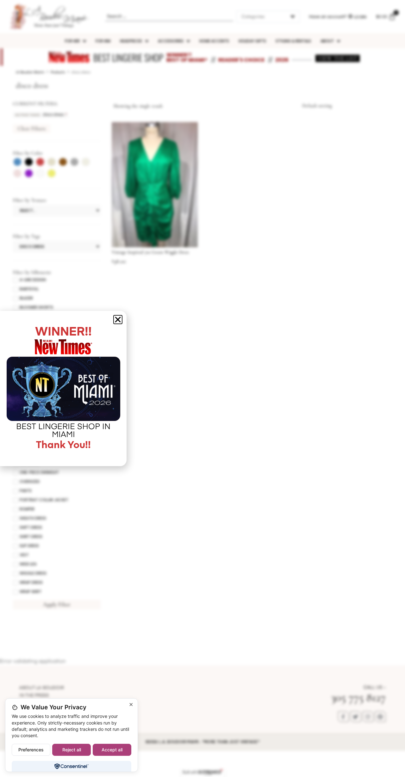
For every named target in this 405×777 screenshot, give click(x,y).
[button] (118, 320)
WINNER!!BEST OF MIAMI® (187, 57)
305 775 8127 (358, 697)
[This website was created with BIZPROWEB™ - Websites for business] (202, 772)
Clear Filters (32, 128)
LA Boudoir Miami (30, 72)
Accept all (112, 749)
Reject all (71, 749)
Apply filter (57, 604)
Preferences (31, 749)
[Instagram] (368, 716)
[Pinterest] (380, 716)
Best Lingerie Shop (128, 57)
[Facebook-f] (343, 716)
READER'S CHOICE (241, 60)
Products (58, 72)
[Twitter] (355, 716)
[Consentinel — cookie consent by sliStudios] (71, 766)
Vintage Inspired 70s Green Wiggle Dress (150, 252)
